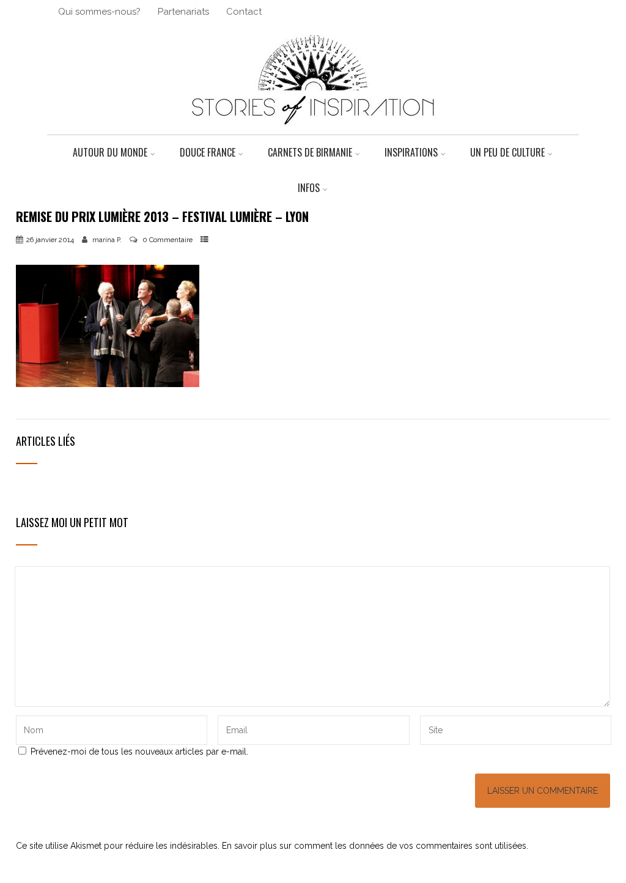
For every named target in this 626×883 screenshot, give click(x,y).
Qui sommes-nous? (99, 11)
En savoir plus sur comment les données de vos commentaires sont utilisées (374, 846)
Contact (244, 11)
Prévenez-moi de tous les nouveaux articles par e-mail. (139, 751)
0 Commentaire (167, 239)
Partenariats (183, 11)
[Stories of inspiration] (313, 130)
